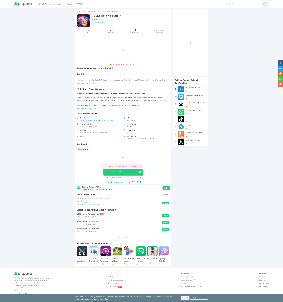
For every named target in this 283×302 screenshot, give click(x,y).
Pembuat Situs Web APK (188, 280)
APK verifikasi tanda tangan (114, 280)
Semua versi (123, 237)
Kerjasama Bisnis (263, 283)
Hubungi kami (262, 280)
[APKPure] (23, 4)
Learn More (104, 299)
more (134, 120)
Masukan (83, 136)
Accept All (185, 298)
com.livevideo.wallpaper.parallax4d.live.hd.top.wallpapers (97, 120)
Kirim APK (183, 283)
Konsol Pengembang (186, 277)
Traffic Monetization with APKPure (191, 287)
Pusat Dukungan (263, 287)
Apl (85, 12)
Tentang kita (261, 277)
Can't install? (165, 194)
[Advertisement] (189, 42)
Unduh (166, 188)
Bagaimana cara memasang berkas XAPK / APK (122, 182)
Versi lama (100, 23)
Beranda (79, 12)
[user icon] (265, 4)
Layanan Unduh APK (112, 283)
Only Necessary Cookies (199, 298)
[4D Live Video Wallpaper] (83, 20)
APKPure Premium (112, 287)
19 (127, 133)
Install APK (109, 277)
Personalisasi (92, 12)
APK (121, 16)
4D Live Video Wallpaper (105, 12)
